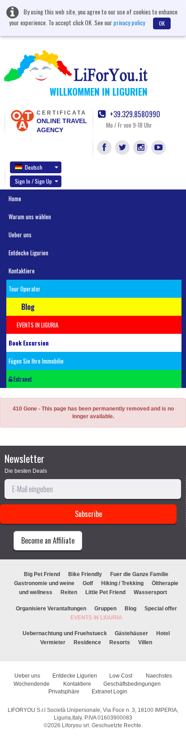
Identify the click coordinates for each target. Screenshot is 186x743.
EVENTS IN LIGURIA (96, 617)
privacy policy (129, 22)
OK (162, 23)
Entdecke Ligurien (28, 252)
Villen (145, 642)
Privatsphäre (63, 691)
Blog (130, 608)
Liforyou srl (75, 725)
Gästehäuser (131, 633)
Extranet (22, 378)
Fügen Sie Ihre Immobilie (36, 360)
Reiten (68, 592)
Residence (87, 642)
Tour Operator (25, 288)
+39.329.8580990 (134, 114)
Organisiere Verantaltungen (51, 608)
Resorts (119, 642)
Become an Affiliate (47, 540)
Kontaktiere (22, 270)
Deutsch (33, 167)
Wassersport (150, 592)
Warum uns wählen (30, 216)
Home (15, 198)
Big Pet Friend (42, 574)
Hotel (163, 633)
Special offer (160, 608)
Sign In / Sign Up (33, 181)
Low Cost (121, 676)
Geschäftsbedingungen (132, 684)
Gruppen (105, 608)
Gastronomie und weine (44, 583)
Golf (88, 583)
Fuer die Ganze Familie (139, 574)
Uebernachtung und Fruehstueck (65, 633)
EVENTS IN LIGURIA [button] (37, 324)
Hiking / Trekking (122, 583)
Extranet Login (109, 691)
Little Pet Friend (105, 592)
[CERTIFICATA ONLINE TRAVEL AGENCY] (22, 120)
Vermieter (52, 642)
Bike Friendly (85, 574)
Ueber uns (20, 234)
